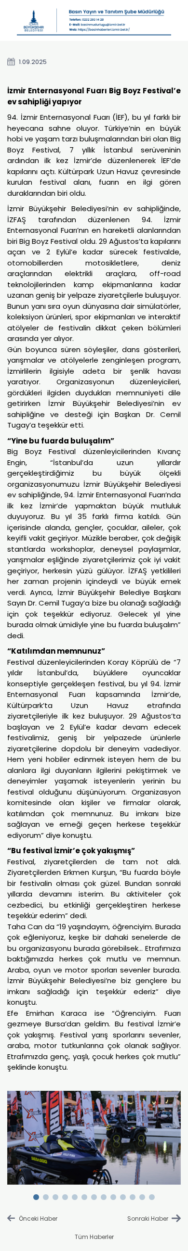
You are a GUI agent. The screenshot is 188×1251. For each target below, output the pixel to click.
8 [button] (103, 1195)
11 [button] (132, 1195)
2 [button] (46, 1195)
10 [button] (123, 1195)
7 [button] (94, 1195)
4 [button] (65, 1195)
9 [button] (113, 1195)
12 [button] (142, 1195)
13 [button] (152, 1195)
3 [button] (55, 1195)
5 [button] (75, 1195)
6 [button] (84, 1195)
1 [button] (36, 1195)
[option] (94, 1137)
